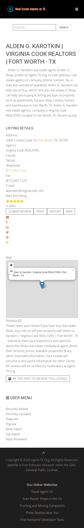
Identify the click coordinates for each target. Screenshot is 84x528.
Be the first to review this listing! (39, 379)
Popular (11, 424)
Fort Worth (45, 140)
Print (40, 211)
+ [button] (11, 265)
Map (69, 211)
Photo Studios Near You (42, 513)
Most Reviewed (16, 439)
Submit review (19, 211)
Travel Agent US (42, 492)
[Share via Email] (7, 217)
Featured (12, 419)
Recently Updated (18, 414)
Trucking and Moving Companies (42, 506)
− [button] (11, 271)
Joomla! (13, 465)
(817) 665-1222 (16, 170)
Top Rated (13, 434)
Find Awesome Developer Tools (42, 520)
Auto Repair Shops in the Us (42, 499)
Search (64, 27)
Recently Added (17, 409)
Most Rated (14, 429)
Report (55, 211)
